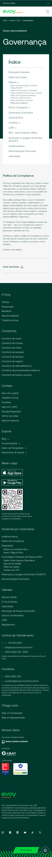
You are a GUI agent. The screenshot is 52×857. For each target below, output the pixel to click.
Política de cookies (11, 567)
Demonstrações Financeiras (15, 579)
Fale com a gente (10, 393)
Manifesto (6, 311)
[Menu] (47, 11)
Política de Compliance (13, 541)
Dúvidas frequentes (11, 411)
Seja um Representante (13, 717)
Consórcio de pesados (13, 352)
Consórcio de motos (11, 347)
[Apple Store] (12, 472)
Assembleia (7, 606)
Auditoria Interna (10, 536)
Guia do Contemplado (13, 615)
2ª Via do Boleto (9, 602)
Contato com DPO (11, 570)
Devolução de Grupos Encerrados (18, 611)
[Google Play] (12, 482)
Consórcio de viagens (12, 361)
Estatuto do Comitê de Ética (15, 549)
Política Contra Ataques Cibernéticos (19, 560)
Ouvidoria (6, 402)
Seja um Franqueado (12, 713)
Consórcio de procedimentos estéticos (21, 370)
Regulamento (8, 624)
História (5, 302)
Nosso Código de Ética (13, 552)
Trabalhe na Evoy (10, 320)
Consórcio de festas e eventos (17, 375)
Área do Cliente (9, 597)
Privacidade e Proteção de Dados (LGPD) (22, 557)
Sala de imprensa (10, 315)
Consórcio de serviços (12, 356)
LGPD (4, 620)
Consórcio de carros (11, 338)
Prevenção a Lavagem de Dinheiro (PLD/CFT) (24, 574)
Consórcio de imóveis (12, 343)
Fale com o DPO (9, 407)
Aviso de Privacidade (12, 564)
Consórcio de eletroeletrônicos (16, 366)
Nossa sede (7, 306)
